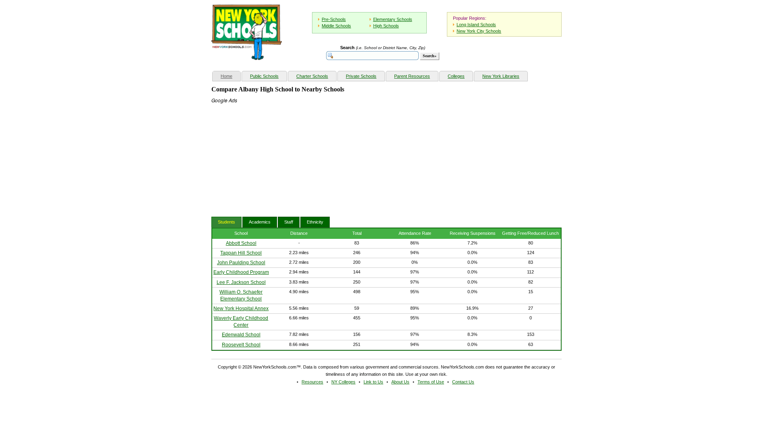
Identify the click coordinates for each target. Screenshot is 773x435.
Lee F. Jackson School (241, 282)
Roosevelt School (241, 345)
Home (230, 76)
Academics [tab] (260, 222)
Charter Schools (312, 76)
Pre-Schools (334, 19)
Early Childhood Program (241, 272)
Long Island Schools (476, 24)
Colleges (456, 76)
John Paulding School (241, 262)
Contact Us (463, 381)
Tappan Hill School (241, 253)
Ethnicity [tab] (315, 222)
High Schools (386, 25)
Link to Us (373, 381)
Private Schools (361, 76)
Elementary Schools (392, 19)
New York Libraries (500, 76)
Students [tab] (226, 222)
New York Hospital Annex (241, 308)
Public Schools (264, 76)
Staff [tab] (288, 222)
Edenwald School (241, 335)
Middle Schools (336, 25)
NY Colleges (343, 381)
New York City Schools (479, 31)
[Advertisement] (271, 154)
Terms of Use (431, 381)
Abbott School (241, 243)
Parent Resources (412, 76)
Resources (312, 381)
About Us (400, 381)
